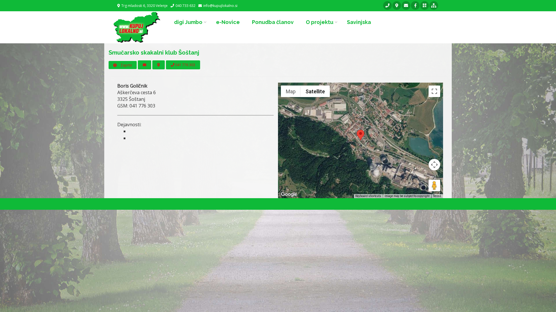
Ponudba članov (273, 22)
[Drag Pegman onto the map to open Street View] (434, 185)
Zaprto (126, 65)
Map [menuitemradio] (291, 91)
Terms (437, 196)
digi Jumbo (188, 22)
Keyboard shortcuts (368, 196)
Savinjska (359, 22)
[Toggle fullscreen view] (434, 91)
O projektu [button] (319, 22)
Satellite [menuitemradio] (315, 91)
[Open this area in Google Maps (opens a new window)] (289, 194)
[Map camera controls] (434, 164)
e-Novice (228, 22)
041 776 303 (184, 64)
